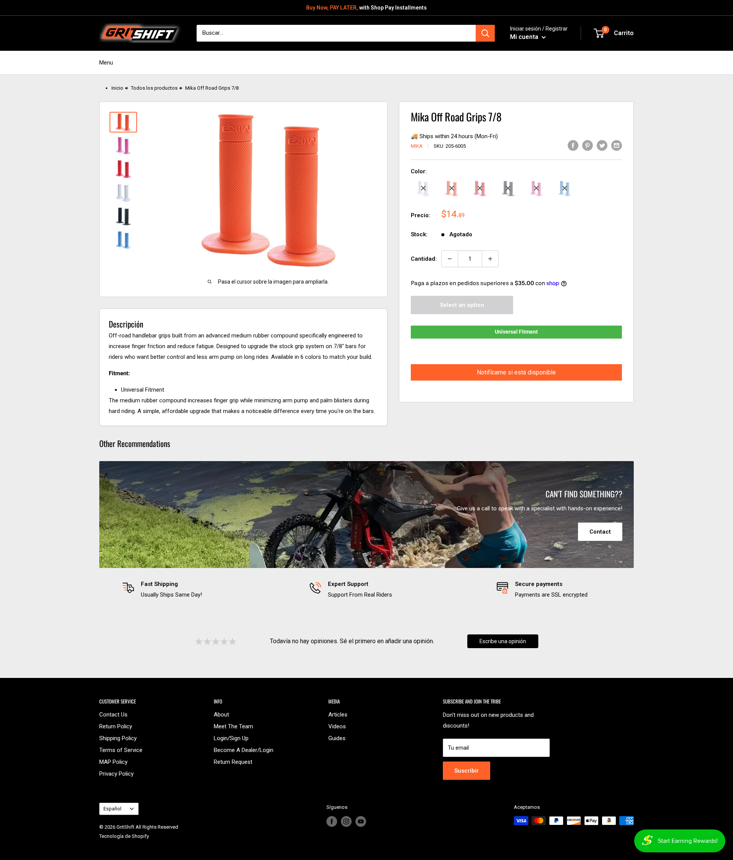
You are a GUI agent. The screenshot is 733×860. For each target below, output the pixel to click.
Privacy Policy (116, 773)
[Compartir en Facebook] (573, 145)
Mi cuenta (525, 36)
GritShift (125, 827)
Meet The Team (233, 726)
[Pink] (536, 188)
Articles (337, 714)
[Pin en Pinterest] (587, 145)
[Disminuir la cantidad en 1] (450, 259)
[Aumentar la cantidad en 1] (490, 259)
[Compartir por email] (616, 145)
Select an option (462, 304)
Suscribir (466, 770)
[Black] (508, 188)
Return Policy (115, 726)
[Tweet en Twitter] (602, 145)
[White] (423, 188)
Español (112, 809)
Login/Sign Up (231, 738)
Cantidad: (424, 258)
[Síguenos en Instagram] (346, 821)
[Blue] (564, 188)
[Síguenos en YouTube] (360, 821)
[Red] (480, 188)
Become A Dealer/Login (243, 750)
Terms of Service (120, 750)
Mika (417, 146)
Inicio (117, 88)
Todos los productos (154, 88)
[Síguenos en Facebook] (331, 821)
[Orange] (451, 188)
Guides (337, 738)
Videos (337, 726)
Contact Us (113, 714)
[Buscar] (485, 33)
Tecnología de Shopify (124, 836)
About (221, 714)
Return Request (233, 761)
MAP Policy (113, 761)
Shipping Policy (118, 738)
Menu (106, 62)
